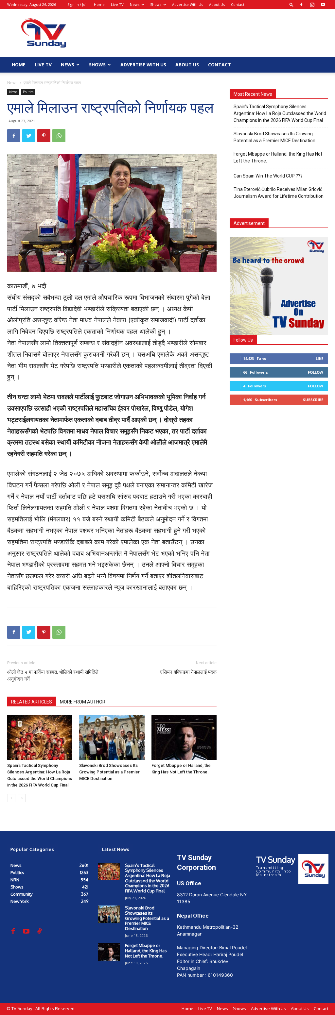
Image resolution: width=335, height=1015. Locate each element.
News (134, 4)
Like (319, 358)
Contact (237, 4)
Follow (315, 372)
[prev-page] (11, 798)
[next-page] (22, 798)
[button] (291, 4)
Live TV (117, 4)
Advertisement (249, 223)
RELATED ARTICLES (31, 701)
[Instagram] (312, 4)
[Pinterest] (43, 135)
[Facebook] (301, 4)
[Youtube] (323, 4)
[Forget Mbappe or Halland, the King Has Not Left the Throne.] (184, 737)
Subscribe (313, 399)
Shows (155, 4)
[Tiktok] (39, 931)
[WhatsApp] (58, 135)
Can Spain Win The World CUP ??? (268, 175)
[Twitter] (28, 135)
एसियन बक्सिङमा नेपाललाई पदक (188, 672)
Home (99, 4)
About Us (217, 4)
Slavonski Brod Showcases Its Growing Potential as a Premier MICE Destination (109, 772)
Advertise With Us (187, 4)
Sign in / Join (78, 4)
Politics (28, 92)
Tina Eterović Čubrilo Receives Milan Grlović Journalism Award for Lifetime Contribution (279, 193)
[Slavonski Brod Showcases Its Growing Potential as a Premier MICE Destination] (111, 737)
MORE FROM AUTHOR (82, 701)
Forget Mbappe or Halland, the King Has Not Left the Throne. (278, 157)
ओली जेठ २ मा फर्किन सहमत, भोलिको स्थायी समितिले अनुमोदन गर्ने (52, 675)
